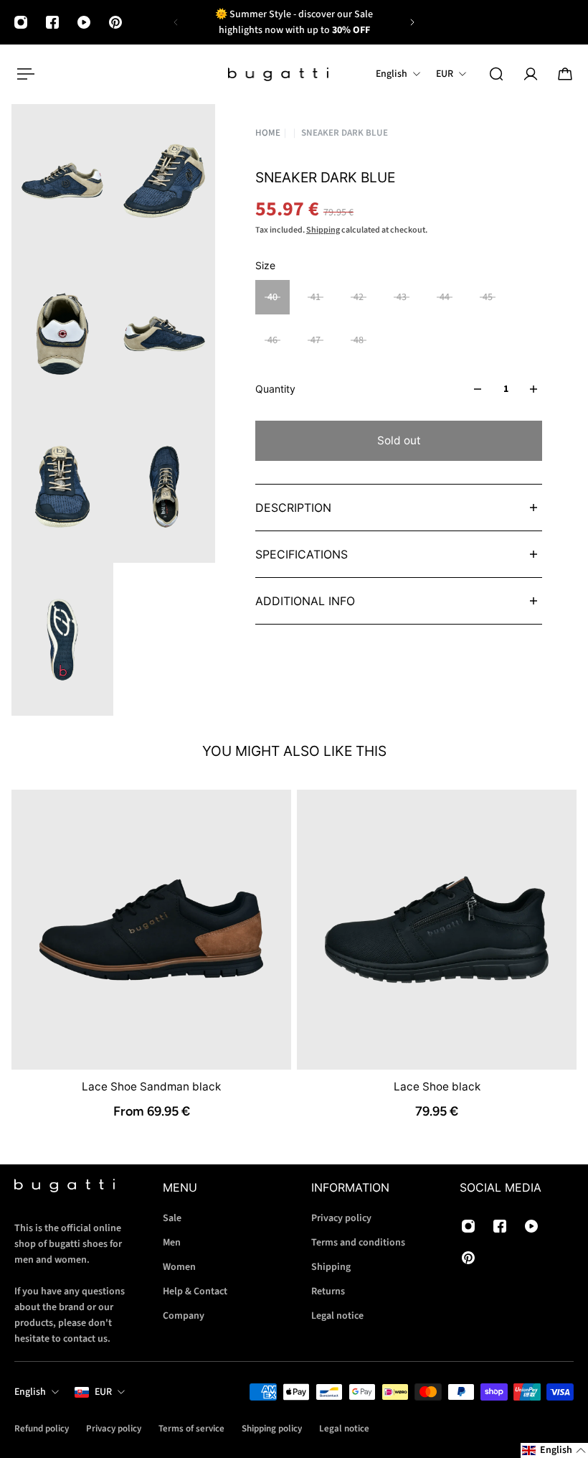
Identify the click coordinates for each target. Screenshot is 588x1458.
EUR (103, 1392)
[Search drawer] (496, 74)
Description (293, 507)
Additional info (305, 601)
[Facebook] (52, 22)
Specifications (301, 554)
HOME (267, 133)
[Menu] (23, 74)
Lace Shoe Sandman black (151, 1086)
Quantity (275, 389)
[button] (554, 1450)
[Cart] (565, 74)
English (30, 1392)
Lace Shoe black (437, 1086)
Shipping (323, 230)
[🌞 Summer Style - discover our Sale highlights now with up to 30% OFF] (294, 22)
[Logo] (278, 74)
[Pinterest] (115, 22)
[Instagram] (21, 22)
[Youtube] (84, 22)
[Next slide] (412, 22)
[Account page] (530, 74)
